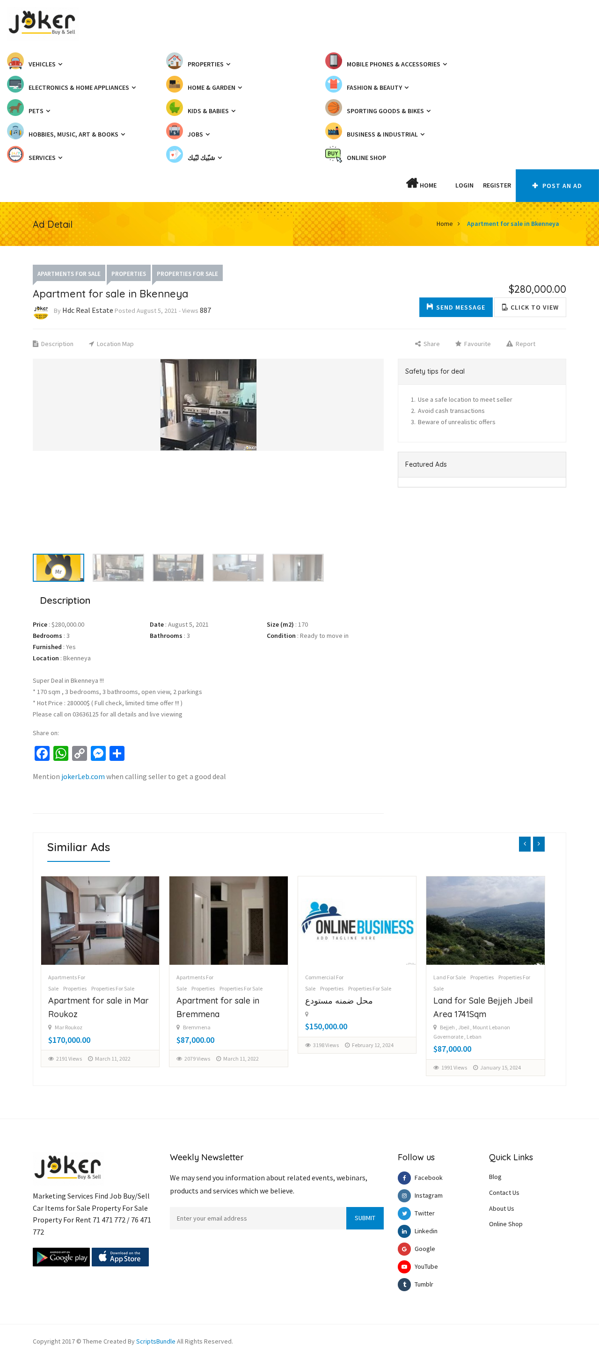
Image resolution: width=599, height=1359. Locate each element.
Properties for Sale (187, 274)
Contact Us (504, 1192)
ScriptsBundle (155, 1341)
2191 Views (69, 1058)
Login (464, 185)
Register (497, 185)
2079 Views (197, 1058)
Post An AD (561, 185)
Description (56, 344)
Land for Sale (449, 977)
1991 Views (454, 1067)
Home (427, 185)
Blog (495, 1176)
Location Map (114, 344)
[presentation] (525, 844)
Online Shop (506, 1224)
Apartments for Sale (69, 274)
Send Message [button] (460, 307)
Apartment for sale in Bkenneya (513, 223)
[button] (446, 185)
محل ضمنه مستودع (339, 1000)
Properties (128, 274)
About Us (501, 1208)
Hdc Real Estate (87, 310)
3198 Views (326, 1044)
